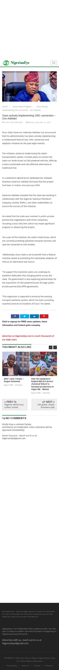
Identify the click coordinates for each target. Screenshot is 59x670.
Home (5, 106)
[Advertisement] (29, 29)
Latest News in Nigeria (22, 106)
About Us (25, 666)
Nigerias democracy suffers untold (13, 405)
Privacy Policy (11, 666)
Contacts (37, 666)
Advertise (49, 666)
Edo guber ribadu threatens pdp (46, 405)
